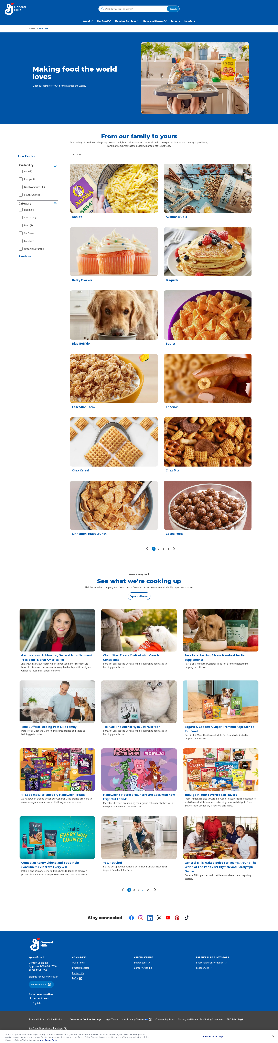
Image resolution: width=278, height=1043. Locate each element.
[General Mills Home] (15, 9)
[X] (159, 917)
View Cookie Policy (49, 1040)
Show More (25, 256)
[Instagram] (140, 917)
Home (32, 28)
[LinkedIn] (150, 917)
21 (148, 889)
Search (173, 8)
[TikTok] (186, 917)
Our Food (43, 28)
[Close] (273, 1036)
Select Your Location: (41, 994)
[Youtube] (168, 918)
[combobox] (135, 9)
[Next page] (174, 549)
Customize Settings (213, 1036)
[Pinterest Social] (177, 918)
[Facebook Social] (131, 917)
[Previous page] (148, 549)
